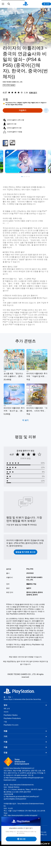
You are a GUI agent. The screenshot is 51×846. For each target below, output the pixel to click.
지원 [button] (5, 742)
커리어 (6, 712)
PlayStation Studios (11, 715)
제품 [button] (5, 731)
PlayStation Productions (12, 718)
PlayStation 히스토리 (11, 725)
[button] (25, 161)
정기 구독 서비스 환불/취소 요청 (41, 834)
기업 (5, 722)
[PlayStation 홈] (25, 3)
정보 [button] (5, 705)
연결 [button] (5, 752)
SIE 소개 (7, 708)
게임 (9, 697)
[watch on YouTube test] (39, 170)
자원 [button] (5, 747)
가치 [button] (5, 736)
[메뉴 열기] (3, 4)
